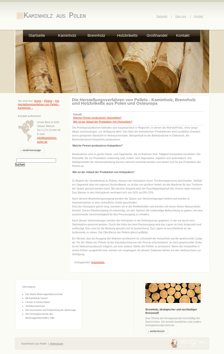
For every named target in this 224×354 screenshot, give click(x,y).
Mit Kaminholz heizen (36, 298)
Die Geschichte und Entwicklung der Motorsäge (50, 310)
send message (32, 150)
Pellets (48, 101)
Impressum (56, 343)
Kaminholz (67, 35)
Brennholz (96, 35)
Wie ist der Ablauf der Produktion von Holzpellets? (102, 121)
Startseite (161, 16)
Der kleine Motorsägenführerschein (44, 294)
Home (37, 101)
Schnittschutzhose (35, 306)
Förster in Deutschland (37, 302)
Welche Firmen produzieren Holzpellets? (97, 117)
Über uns (180, 16)
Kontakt (198, 16)
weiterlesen (157, 331)
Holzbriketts (127, 35)
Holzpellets (98, 262)
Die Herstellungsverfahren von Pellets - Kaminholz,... (39, 104)
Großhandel (157, 35)
